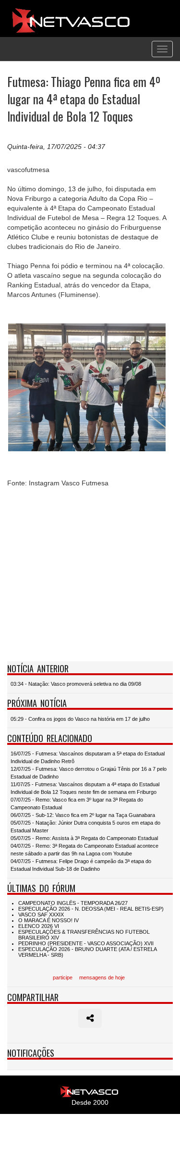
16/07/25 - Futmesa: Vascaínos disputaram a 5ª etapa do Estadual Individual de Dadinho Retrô (88, 757)
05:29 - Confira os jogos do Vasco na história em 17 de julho (80, 719)
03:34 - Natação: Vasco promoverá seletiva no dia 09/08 (76, 684)
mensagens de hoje (102, 977)
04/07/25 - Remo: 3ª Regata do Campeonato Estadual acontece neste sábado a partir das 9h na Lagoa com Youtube (84, 849)
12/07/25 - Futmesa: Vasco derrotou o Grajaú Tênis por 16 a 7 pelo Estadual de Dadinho (89, 772)
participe (62, 977)
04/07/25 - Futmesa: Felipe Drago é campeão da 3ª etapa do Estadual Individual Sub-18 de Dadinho (81, 865)
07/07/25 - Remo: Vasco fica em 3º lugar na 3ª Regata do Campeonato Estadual (77, 803)
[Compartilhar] (90, 1018)
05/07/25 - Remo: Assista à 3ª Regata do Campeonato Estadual (84, 838)
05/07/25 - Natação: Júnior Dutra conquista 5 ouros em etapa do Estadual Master (85, 826)
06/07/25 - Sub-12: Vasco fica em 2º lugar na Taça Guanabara (83, 815)
